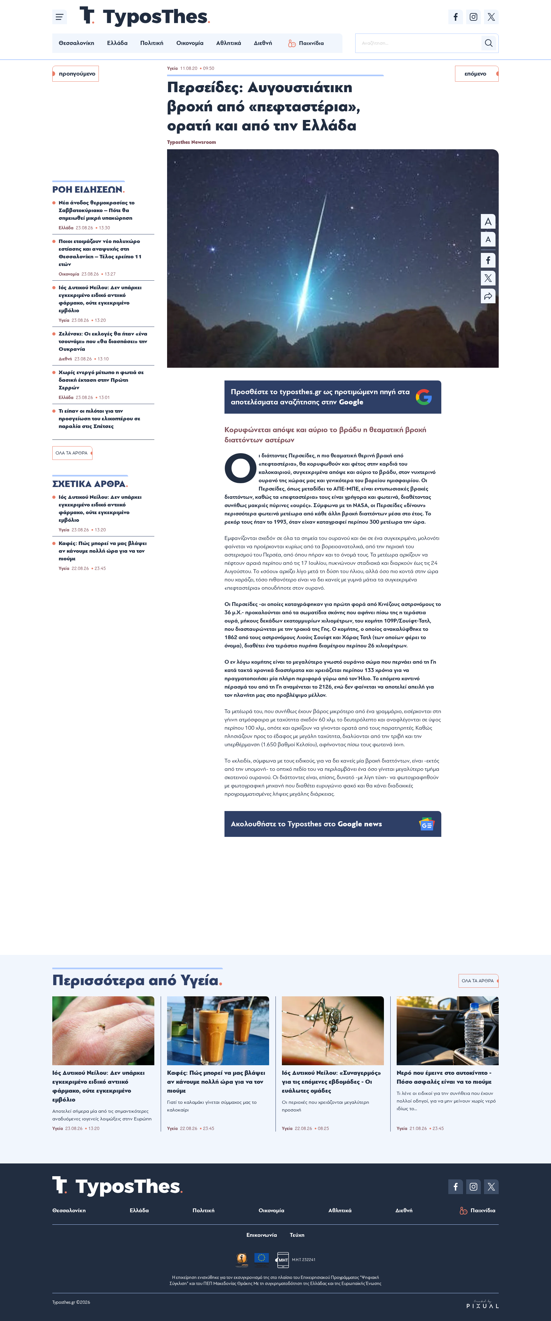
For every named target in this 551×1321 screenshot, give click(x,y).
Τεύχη (297, 1235)
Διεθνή (263, 43)
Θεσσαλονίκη (76, 43)
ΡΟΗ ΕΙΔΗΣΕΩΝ (87, 189)
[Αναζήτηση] (488, 43)
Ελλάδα (117, 43)
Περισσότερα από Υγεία (135, 980)
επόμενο (475, 73)
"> (320, 397)
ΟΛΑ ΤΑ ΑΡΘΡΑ (71, 453)
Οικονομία (189, 43)
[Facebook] (455, 17)
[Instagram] (473, 17)
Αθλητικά (228, 43)
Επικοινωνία (261, 1235)
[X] (491, 17)
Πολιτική (152, 43)
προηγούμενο (77, 73)
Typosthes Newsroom (191, 142)
